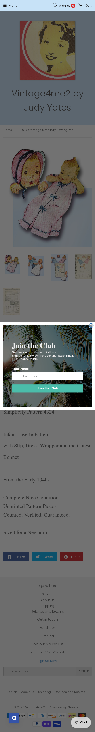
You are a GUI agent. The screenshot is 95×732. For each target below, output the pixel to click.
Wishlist (66, 5)
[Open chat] (14, 718)
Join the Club (47, 388)
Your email (20, 369)
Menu (13, 5)
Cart (88, 5)
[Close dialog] (91, 325)
